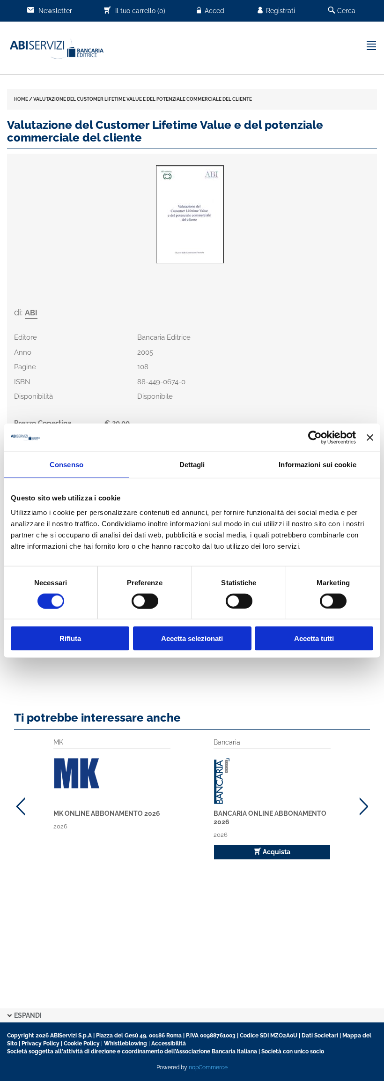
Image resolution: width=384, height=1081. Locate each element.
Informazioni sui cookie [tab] (317, 464)
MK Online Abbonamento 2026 (106, 813)
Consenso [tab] (66, 464)
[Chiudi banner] (370, 437)
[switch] (145, 600)
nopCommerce (208, 1067)
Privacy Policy (40, 1043)
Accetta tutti (314, 638)
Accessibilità (168, 1043)
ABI (31, 312)
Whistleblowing (125, 1043)
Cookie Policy (82, 1043)
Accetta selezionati (192, 638)
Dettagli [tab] (192, 464)
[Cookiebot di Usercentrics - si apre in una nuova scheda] (315, 437)
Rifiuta (70, 638)
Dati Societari (320, 1035)
